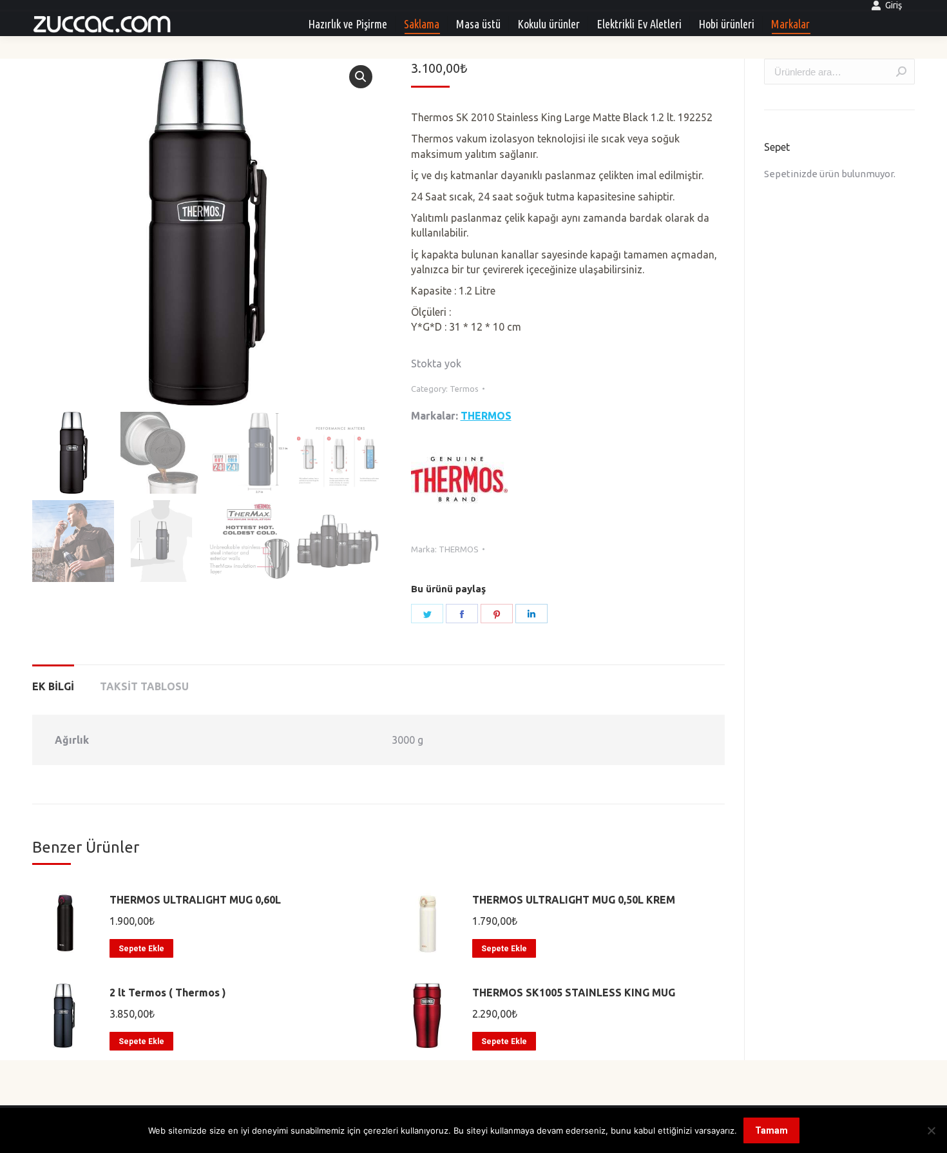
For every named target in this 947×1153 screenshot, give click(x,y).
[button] (360, 76)
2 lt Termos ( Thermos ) (168, 992)
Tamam (771, 1130)
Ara (901, 71)
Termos (464, 388)
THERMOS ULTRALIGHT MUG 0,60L (195, 900)
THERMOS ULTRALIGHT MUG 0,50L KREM (573, 900)
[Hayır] (930, 1130)
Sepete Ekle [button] (141, 948)
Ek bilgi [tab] (53, 686)
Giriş (893, 5)
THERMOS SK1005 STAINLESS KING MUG (573, 992)
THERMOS (486, 415)
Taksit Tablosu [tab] (144, 686)
